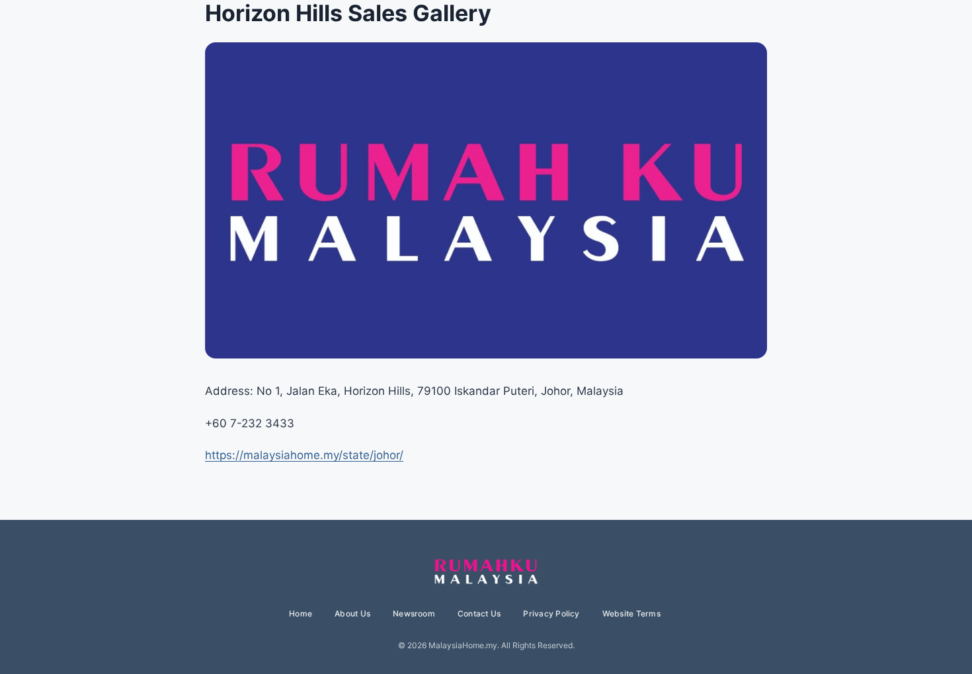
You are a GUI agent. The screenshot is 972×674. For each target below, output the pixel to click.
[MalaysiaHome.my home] (486, 572)
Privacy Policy (551, 613)
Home (300, 613)
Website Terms (631, 613)
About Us (352, 613)
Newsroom (414, 613)
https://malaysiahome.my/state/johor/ (304, 455)
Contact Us (479, 613)
